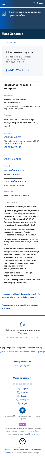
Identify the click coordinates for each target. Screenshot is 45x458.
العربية (24, 404)
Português (24, 400)
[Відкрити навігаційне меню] (3, 3)
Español (24, 396)
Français (24, 392)
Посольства (11, 43)
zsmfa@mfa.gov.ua (22, 366)
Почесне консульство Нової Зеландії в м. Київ (20, 307)
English (25, 389)
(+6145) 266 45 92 (17, 70)
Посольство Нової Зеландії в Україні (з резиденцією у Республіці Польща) (21, 295)
